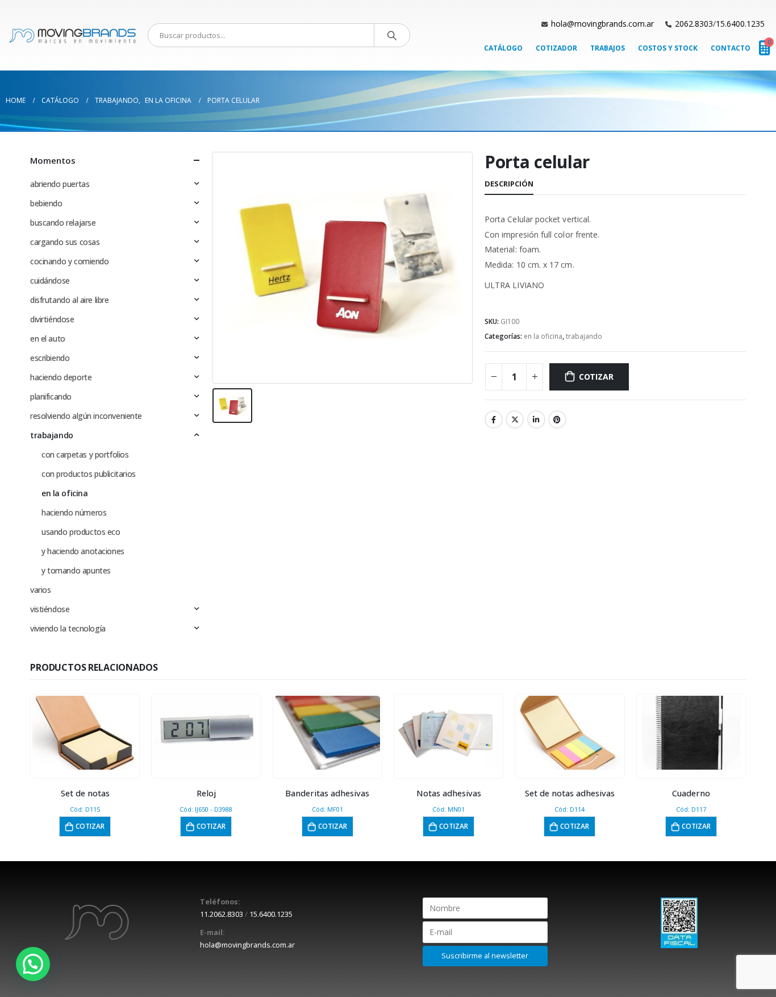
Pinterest (557, 419)
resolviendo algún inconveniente (86, 415)
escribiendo (49, 357)
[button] (33, 964)
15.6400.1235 (740, 23)
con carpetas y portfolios (85, 454)
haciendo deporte (60, 377)
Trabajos (607, 48)
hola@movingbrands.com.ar (602, 23)
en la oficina (543, 336)
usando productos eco (80, 531)
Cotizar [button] (90, 826)
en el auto (47, 338)
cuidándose (50, 280)
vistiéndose (49, 609)
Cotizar (596, 376)
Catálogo (503, 48)
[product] (85, 733)
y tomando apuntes (76, 570)
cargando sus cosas (64, 241)
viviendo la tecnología (68, 628)
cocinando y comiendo (69, 261)
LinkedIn (536, 419)
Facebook (494, 419)
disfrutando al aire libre (69, 299)
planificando (51, 396)
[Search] (392, 35)
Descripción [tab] (509, 183)
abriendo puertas (59, 183)
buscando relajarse (62, 222)
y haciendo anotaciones (82, 551)
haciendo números (73, 512)
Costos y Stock (668, 48)
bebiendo (46, 203)
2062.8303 (694, 23)
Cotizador (556, 48)
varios (40, 589)
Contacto (730, 48)
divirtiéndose (52, 319)
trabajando (584, 336)
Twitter (515, 419)
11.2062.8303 (221, 914)
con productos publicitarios (88, 473)
